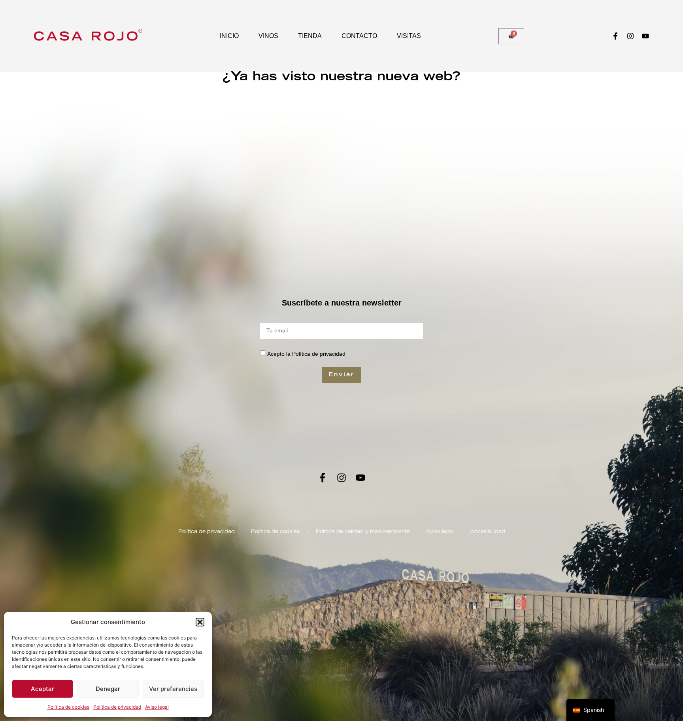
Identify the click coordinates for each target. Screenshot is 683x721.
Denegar (108, 689)
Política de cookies (68, 707)
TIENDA (310, 35)
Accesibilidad (487, 531)
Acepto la (306, 354)
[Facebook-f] (615, 36)
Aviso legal (157, 707)
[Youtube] (645, 36)
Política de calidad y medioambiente (363, 531)
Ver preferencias (173, 689)
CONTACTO (359, 35)
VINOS (268, 35)
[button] (200, 622)
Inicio (229, 35)
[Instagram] (630, 36)
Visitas (409, 35)
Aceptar (42, 689)
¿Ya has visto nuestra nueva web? (341, 77)
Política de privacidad (117, 707)
